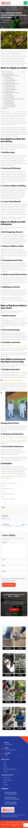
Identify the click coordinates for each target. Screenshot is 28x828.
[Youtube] (18, 822)
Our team (20, 374)
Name (3, 559)
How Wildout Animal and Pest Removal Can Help (13, 99)
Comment (4, 542)
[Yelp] (20, 822)
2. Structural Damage (9, 95)
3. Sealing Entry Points (9, 103)
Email (3, 565)
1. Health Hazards (8, 94)
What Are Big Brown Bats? (8, 74)
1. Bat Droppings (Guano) (9, 85)
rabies (9, 318)
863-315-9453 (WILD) (11, 804)
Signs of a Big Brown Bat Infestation (10, 83)
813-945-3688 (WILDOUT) (12, 799)
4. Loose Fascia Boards (9, 81)
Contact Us (3, 481)
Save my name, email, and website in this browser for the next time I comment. (13, 579)
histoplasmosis (17, 320)
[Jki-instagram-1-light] (15, 822)
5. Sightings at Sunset (9, 91)
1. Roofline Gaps (7, 77)
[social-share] (2, 518)
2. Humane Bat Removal (10, 102)
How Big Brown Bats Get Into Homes (10, 75)
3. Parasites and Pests (9, 97)
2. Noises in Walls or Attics (10, 86)
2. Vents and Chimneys (9, 78)
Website (4, 571)
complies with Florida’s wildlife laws (16, 388)
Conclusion (5, 108)
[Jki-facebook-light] (5, 822)
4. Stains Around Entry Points (11, 89)
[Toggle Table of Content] (22, 72)
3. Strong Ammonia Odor (10, 88)
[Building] (23, 822)
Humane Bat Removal (12, 380)
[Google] (8, 822)
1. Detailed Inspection (8, 100)
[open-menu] (25, 3)
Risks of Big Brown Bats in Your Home (10, 92)
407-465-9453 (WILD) (11, 794)
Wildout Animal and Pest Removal (9, 475)
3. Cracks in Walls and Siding (10, 80)
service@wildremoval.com (11, 749)
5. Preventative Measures (10, 106)
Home (4, 501)
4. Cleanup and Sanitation (10, 105)
